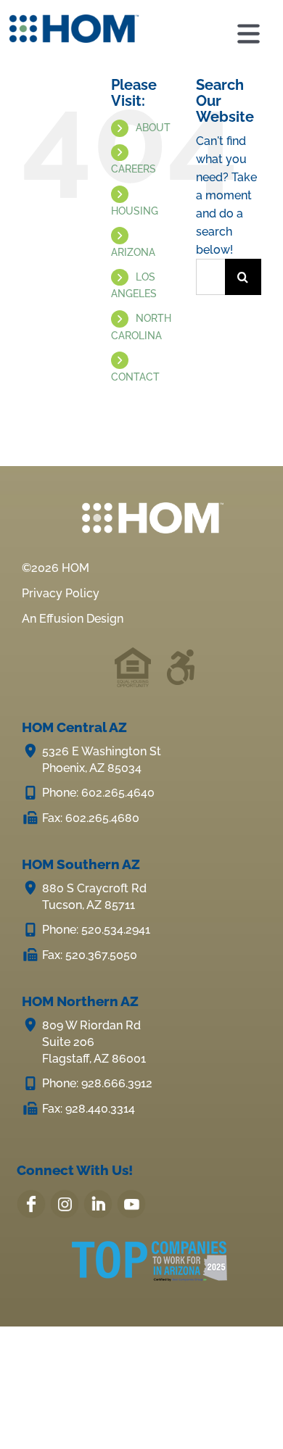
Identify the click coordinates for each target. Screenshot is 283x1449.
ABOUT (153, 127)
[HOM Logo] (74, 20)
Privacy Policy (60, 593)
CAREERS (133, 169)
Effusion (61, 619)
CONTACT (135, 377)
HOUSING (134, 211)
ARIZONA (133, 252)
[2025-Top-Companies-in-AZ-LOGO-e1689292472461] (149, 1250)
